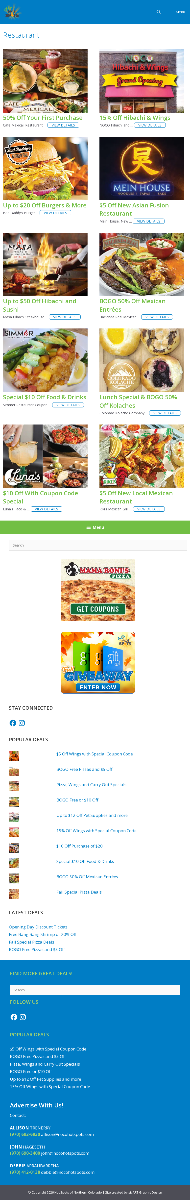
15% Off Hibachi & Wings (134, 117)
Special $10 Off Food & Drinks (44, 397)
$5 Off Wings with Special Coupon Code (94, 754)
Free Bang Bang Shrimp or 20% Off (42, 934)
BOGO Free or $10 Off (77, 800)
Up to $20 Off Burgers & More (45, 205)
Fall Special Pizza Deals (79, 892)
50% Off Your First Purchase (43, 117)
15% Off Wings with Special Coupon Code (96, 830)
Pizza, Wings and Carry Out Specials (91, 784)
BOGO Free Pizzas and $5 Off (84, 769)
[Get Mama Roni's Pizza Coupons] (98, 620)
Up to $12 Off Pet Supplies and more (92, 815)
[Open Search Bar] (158, 12)
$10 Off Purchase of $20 (79, 846)
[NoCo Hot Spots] (12, 12)
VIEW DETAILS (63, 125)
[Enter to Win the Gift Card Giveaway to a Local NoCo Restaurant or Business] (98, 692)
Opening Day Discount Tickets (38, 927)
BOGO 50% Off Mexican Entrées (87, 876)
